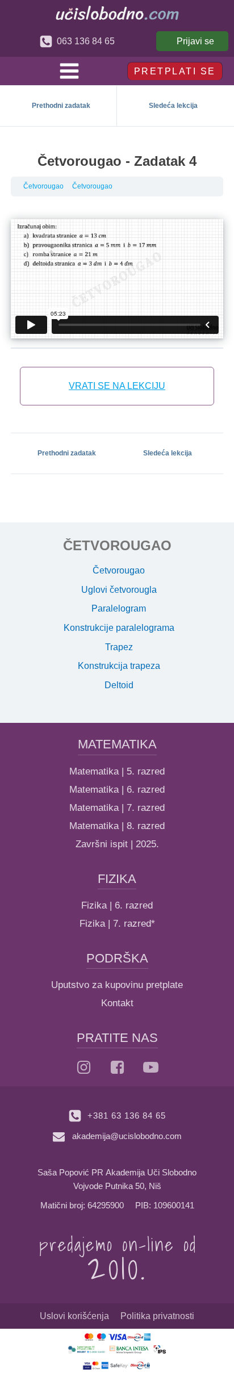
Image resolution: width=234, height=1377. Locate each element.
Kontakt (117, 1003)
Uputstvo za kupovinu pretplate (117, 985)
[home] (117, 13)
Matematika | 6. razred (117, 789)
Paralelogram (118, 608)
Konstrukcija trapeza (119, 666)
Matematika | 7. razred (117, 808)
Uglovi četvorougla (119, 590)
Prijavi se (195, 41)
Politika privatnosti (157, 1316)
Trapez (119, 647)
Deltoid (119, 685)
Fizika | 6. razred (117, 905)
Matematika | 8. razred (117, 826)
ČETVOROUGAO (117, 545)
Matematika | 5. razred (117, 771)
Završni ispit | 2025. (117, 844)
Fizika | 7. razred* (117, 923)
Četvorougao (43, 186)
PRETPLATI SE (175, 71)
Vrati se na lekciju (117, 386)
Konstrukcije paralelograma (119, 628)
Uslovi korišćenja (74, 1316)
